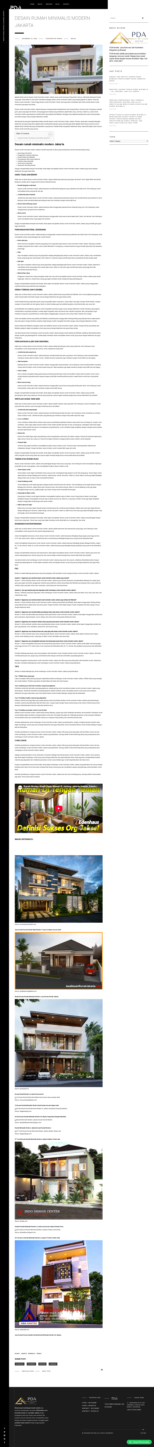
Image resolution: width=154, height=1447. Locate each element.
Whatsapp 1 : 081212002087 (90, 1408)
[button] (139, 1442)
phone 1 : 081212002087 (89, 1403)
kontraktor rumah (54, 38)
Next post (46, 1371)
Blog (58, 4)
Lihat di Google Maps (134, 1410)
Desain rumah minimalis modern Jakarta (34, 138)
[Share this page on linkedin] (53, 1364)
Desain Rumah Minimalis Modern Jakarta (3, 26)
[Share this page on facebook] (19, 1364)
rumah (39, 1353)
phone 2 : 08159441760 (89, 1405)
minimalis (31, 1353)
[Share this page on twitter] (42, 1364)
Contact (66, 4)
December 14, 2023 (29, 38)
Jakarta (24, 1353)
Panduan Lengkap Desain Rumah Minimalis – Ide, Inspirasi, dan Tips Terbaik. (128, 90)
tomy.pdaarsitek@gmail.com (114, 1404)
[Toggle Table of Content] (49, 134)
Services (49, 4)
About (40, 4)
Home (32, 4)
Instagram (108, 1407)
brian (73, 38)
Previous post (28, 1371)
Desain (17, 1353)
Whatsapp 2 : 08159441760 (90, 1411)
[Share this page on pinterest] (31, 1364)
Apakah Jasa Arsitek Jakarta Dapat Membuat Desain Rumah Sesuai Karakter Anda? (127, 79)
